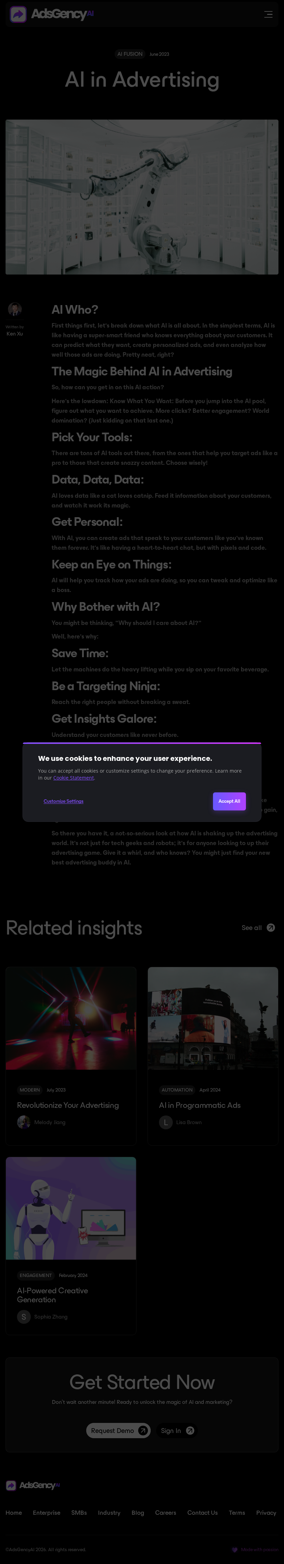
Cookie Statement (73, 777)
